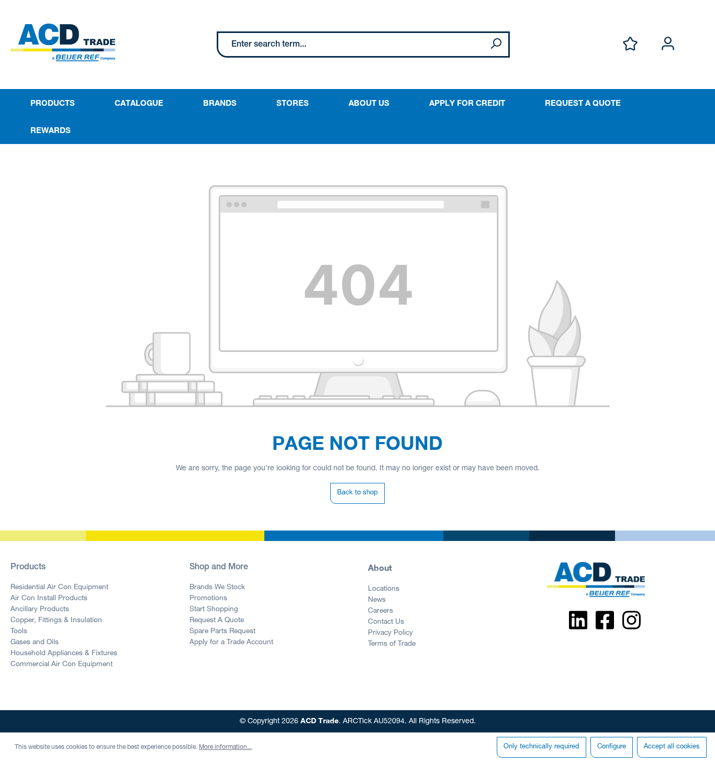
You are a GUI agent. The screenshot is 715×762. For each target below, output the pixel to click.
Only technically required (541, 747)
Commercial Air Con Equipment (61, 664)
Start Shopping (213, 609)
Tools (18, 631)
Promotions (208, 598)
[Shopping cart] (698, 33)
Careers (380, 611)
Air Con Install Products (48, 598)
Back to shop (357, 493)
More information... (225, 747)
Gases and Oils (34, 642)
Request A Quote (216, 620)
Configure (611, 747)
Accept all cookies (672, 747)
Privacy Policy (390, 633)
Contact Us (386, 622)
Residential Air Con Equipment (59, 587)
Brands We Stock (217, 587)
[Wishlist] (630, 44)
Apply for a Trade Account (231, 642)
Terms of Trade (392, 644)
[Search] (495, 44)
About (380, 567)
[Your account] (668, 44)
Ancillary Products (39, 609)
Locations (383, 589)
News (377, 600)
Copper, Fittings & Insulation (56, 620)
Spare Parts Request (222, 631)
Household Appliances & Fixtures (63, 653)
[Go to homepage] (62, 42)
